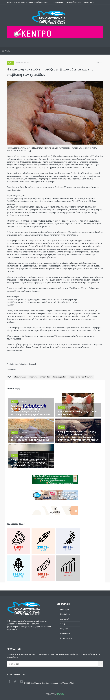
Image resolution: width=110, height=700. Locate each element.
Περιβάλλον (65, 614)
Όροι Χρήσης (58, 2)
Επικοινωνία (89, 2)
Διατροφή (64, 619)
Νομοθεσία (65, 633)
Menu (7, 51)
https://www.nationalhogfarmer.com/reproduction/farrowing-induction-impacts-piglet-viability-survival (53, 377)
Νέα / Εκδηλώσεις (74, 2)
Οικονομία (64, 609)
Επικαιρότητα (66, 638)
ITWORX (60, 694)
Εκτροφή (64, 629)
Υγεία (10, 63)
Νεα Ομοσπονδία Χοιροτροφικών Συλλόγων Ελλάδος (28, 2)
